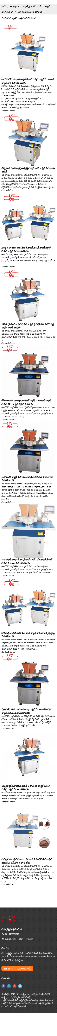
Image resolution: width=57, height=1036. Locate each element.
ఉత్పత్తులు (14, 6)
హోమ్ (3, 6)
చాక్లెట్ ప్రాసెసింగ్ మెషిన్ (32, 6)
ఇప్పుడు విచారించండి (19, 968)
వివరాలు (11, 110)
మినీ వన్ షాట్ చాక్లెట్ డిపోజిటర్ (30, 12)
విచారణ (4, 110)
